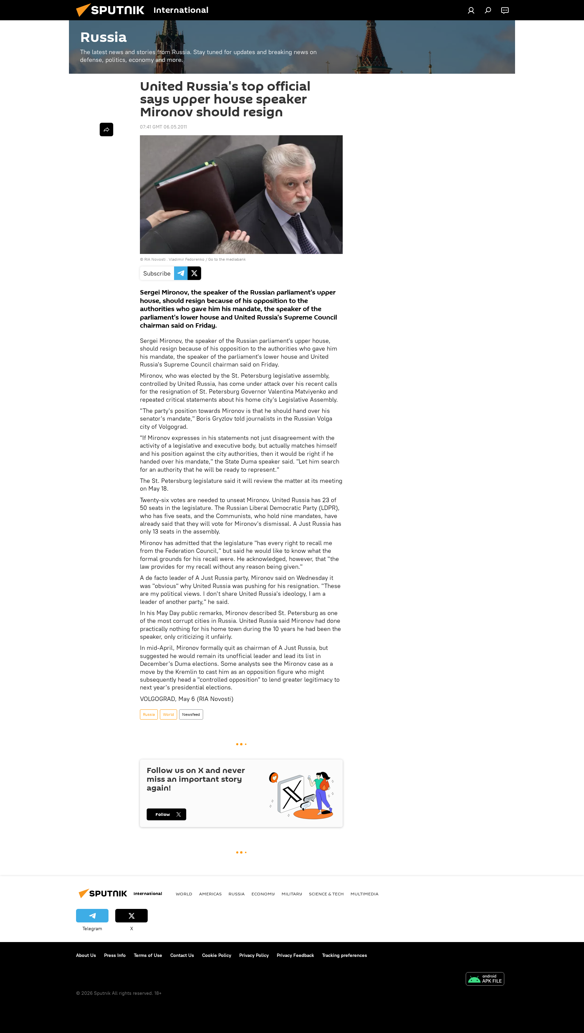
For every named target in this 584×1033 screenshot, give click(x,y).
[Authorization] (471, 10)
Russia (149, 714)
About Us (86, 955)
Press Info (115, 955)
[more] (106, 129)
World (168, 714)
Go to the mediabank (227, 259)
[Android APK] (485, 979)
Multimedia (364, 894)
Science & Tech (326, 894)
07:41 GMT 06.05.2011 (163, 127)
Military (292, 894)
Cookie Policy (216, 955)
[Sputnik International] (112, 19)
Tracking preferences (344, 955)
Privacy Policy (254, 955)
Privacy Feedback (295, 955)
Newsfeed (191, 714)
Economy (263, 894)
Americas (210, 894)
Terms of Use (148, 955)
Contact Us (182, 955)
